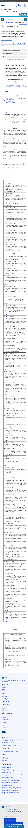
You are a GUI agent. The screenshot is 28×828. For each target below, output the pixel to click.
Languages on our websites (8, 757)
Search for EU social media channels (10, 751)
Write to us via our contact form (8, 744)
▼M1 (5, 284)
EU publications (5, 722)
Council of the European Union (8, 770)
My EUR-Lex (19, 6)
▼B (4, 294)
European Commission (6, 772)
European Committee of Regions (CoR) (10, 782)
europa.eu (11, 734)
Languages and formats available (11, 50)
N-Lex (3, 725)
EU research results (6, 719)
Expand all (18, 47)
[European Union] (5, 732)
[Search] (25, 19)
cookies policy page (11, 809)
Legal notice (4, 696)
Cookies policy (5, 698)
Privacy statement (5, 701)
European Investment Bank (7, 784)
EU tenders (4, 717)
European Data (5, 716)
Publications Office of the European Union (11, 792)
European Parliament (6, 767)
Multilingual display (8, 53)
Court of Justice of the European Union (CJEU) (12, 774)
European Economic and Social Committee (11, 780)
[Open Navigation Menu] (2, 19)
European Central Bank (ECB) (8, 775)
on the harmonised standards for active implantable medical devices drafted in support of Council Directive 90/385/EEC (16, 87)
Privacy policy (5, 758)
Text (4, 56)
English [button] (24, 6)
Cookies (3, 761)
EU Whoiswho (5, 721)
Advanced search (23, 24)
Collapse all (24, 47)
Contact (3, 689)
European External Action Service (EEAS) (10, 779)
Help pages (4, 687)
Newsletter (4, 708)
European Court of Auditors (7, 777)
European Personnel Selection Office (10, 790)
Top (4, 667)
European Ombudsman (7, 785)
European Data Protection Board (9, 788)
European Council (5, 769)
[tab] (14, 50)
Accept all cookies (10, 820)
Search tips (10, 22)
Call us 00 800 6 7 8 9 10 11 (7, 740)
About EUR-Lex (5, 707)
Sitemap (3, 690)
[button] (14, 826)
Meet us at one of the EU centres (9, 745)
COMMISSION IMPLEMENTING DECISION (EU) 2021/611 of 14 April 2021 (10, 101)
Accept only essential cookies (13, 824)
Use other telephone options (8, 742)
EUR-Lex (6, 9)
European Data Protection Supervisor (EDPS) (11, 787)
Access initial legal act (6, 40)
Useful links (4, 710)
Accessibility (4, 699)
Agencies (4, 793)
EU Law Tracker (5, 727)
